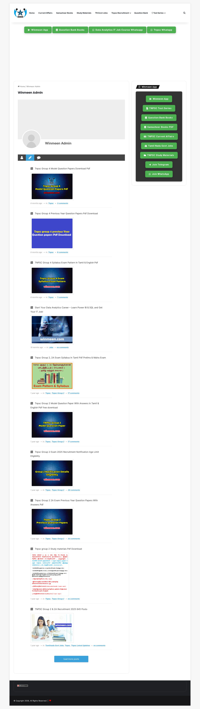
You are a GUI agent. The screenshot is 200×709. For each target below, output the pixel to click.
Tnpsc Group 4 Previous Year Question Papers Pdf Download (66, 213)
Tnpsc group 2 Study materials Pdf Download (58, 548)
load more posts (71, 659)
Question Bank (141, 13)
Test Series (158, 13)
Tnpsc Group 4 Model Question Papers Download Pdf (62, 168)
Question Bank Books (71, 29)
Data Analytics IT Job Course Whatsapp (119, 29)
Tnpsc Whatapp (163, 29)
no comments (63, 347)
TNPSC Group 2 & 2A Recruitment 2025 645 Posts (61, 609)
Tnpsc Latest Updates (80, 645)
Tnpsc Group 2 (58, 393)
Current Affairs (45, 13)
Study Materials (84, 13)
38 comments (74, 490)
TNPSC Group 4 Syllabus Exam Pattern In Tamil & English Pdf (66, 262)
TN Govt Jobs (101, 13)
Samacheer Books (64, 13)
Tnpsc (51, 203)
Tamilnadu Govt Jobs (54, 645)
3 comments (62, 203)
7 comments (62, 297)
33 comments (74, 539)
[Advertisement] (100, 58)
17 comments (73, 393)
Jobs (51, 347)
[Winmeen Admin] (31, 139)
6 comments (62, 252)
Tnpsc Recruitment (120, 13)
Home (32, 13)
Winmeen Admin (58, 143)
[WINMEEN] (20, 12)
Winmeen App (39, 29)
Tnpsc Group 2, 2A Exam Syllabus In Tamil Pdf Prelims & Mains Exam (70, 357)
